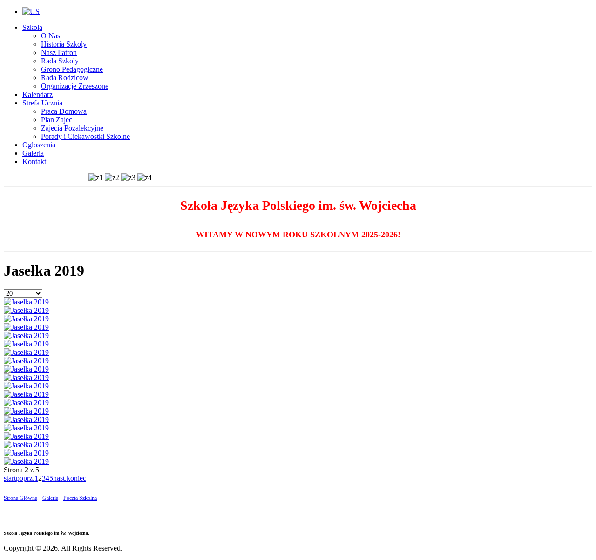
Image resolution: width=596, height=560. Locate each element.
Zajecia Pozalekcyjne (72, 128)
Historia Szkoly (64, 44)
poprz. (25, 478)
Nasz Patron (59, 52)
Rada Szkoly (60, 61)
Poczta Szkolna (80, 498)
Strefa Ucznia (42, 103)
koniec (76, 478)
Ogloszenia (38, 145)
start (10, 478)
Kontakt (34, 162)
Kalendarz (37, 94)
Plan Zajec (56, 120)
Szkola (32, 27)
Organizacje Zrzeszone (74, 86)
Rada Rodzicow (64, 78)
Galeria (33, 153)
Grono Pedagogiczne (72, 69)
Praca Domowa (64, 111)
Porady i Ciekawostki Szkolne (85, 136)
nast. (60, 478)
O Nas (50, 36)
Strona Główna (20, 498)
